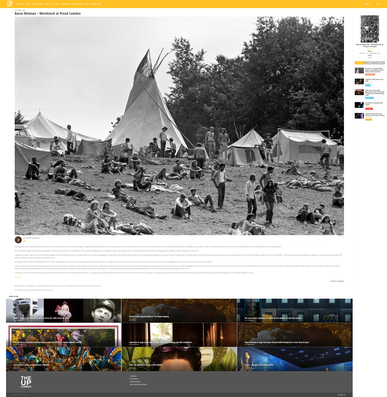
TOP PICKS (380, 63)
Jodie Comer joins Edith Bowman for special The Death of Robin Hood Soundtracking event (374, 92)
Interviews (65, 4)
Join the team (134, 379)
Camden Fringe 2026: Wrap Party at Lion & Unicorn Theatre (375, 114)
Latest (370, 63)
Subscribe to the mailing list (138, 384)
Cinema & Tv (20, 4)
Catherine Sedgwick (31, 238)
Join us (87, 4)
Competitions (96, 4)
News (57, 4)
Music (28, 4)
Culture (18, 10)
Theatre (47, 4)
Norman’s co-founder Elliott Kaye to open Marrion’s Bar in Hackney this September (374, 70)
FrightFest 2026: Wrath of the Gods (374, 80)
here (99, 286)
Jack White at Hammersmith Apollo (374, 103)
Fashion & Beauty (77, 4)
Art (52, 4)
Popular (359, 63)
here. (52, 290)
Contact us (133, 376)
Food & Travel (37, 4)
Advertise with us (135, 381)
